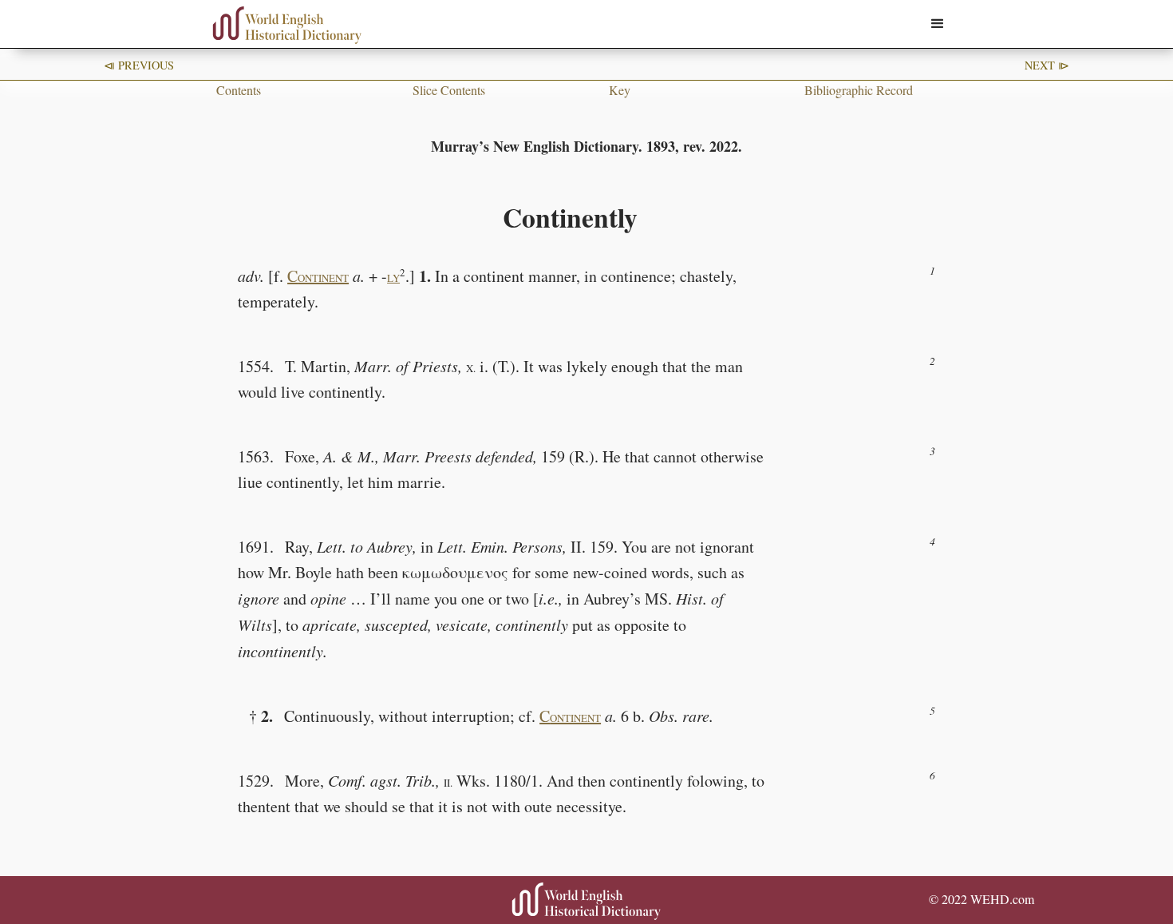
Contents (238, 89)
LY (393, 278)
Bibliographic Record (858, 89)
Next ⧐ (1047, 65)
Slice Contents (449, 89)
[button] (938, 24)
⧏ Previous (139, 65)
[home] (287, 25)
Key (619, 89)
